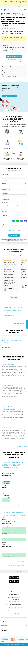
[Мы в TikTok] (18, 614)
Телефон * (5, 215)
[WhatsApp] (17, 221)
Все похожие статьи (22, 446)
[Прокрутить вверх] (2, 644)
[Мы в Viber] (12, 607)
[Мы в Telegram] (7, 607)
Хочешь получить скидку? (14, 61)
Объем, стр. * (6, 193)
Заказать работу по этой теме (14, 56)
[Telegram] (13, 221)
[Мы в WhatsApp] (15, 607)
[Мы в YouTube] (15, 614)
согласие (9, 240)
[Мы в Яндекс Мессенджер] (21, 607)
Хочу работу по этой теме (9, 96)
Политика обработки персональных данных (2, 641)
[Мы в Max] (18, 607)
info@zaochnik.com (15, 597)
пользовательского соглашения (12, 239)
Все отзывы (14, 297)
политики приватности (20, 239)
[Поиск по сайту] (25, 10)
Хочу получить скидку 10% (14, 6)
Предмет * (5, 180)
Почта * (4, 224)
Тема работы (6, 187)
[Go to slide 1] (10, 351)
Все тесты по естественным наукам (18, 565)
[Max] (25, 221)
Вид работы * (6, 174)
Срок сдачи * (6, 199)
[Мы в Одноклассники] (12, 614)
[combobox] (14, 177)
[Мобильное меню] (1, 10)
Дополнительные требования (14, 205)
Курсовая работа (6, 68)
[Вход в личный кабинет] (21, 10)
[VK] (21, 221)
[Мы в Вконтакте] (10, 607)
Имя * (4, 209)
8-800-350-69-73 (15, 594)
